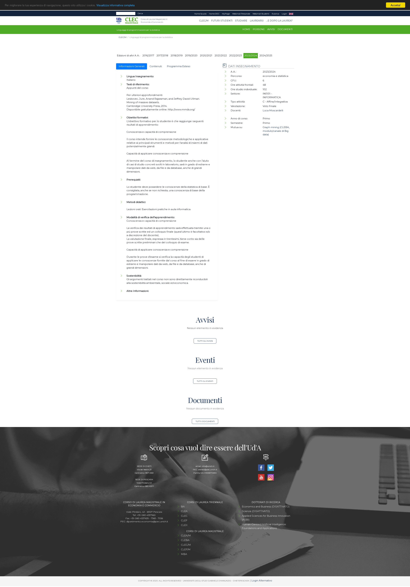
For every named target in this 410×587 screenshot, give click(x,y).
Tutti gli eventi (205, 381)
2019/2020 (191, 55)
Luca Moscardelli (273, 110)
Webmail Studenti (261, 13)
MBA (184, 554)
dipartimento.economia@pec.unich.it (147, 521)
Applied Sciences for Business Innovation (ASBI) (266, 517)
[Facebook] (261, 467)
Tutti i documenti (205, 421)
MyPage (226, 13)
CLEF (184, 520)
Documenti (285, 29)
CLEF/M (185, 549)
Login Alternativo (261, 580)
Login (284, 13)
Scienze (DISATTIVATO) (256, 511)
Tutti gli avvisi (205, 341)
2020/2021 (206, 55)
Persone (259, 29)
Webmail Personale (241, 13)
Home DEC (214, 13)
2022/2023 (235, 55)
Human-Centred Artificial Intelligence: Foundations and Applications (264, 526)
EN (291, 14)
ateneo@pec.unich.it (207, 469)
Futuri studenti (222, 20)
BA (183, 506)
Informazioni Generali (131, 66)
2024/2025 (265, 55)
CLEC (184, 515)
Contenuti (156, 66)
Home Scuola (200, 13)
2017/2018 (162, 55)
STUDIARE (241, 20)
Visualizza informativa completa (115, 5)
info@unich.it (208, 466)
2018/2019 (177, 55)
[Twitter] (270, 467)
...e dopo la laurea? (279, 20)
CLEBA (185, 540)
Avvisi (271, 29)
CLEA (184, 511)
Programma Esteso (178, 66)
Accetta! (396, 5)
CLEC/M (204, 20)
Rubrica (275, 13)
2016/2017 (148, 55)
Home (246, 29)
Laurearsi (257, 20)
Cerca (140, 13)
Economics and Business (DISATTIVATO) (266, 506)
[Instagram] (270, 476)
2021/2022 (221, 55)
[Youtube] (261, 476)
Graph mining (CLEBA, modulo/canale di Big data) (276, 131)
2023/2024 (250, 55)
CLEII (184, 525)
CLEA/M (186, 535)
